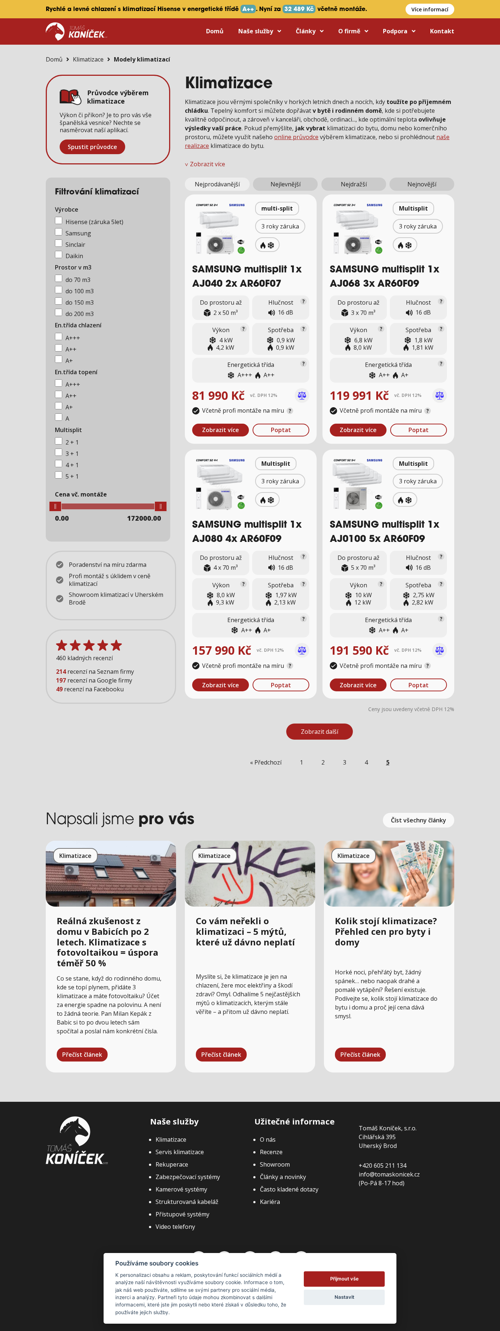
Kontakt (442, 31)
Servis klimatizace (180, 1152)
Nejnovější (421, 184)
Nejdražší (354, 184)
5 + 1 (72, 476)
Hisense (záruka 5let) (94, 222)
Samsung (78, 233)
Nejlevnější (285, 184)
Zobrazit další (319, 732)
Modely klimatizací (142, 59)
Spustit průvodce (92, 147)
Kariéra (270, 1202)
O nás (268, 1139)
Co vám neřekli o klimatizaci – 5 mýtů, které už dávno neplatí (245, 931)
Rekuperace (172, 1164)
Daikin (74, 256)
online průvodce (296, 137)
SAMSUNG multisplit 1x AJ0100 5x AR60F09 (384, 532)
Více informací (429, 9)
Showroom (275, 1164)
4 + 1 (72, 465)
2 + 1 (72, 442)
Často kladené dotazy (289, 1189)
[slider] (55, 506)
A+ (69, 361)
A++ (71, 349)
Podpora (396, 31)
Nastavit (344, 1297)
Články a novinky (283, 1177)
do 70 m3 (78, 280)
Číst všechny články (418, 820)
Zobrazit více (220, 430)
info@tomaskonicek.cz (389, 1174)
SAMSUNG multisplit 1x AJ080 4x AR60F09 (247, 532)
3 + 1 (72, 454)
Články (306, 31)
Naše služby (256, 31)
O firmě (350, 31)
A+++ (73, 338)
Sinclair (75, 245)
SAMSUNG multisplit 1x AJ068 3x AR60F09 (384, 277)
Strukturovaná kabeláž (187, 1202)
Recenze (271, 1152)
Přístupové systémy (182, 1214)
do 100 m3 (80, 291)
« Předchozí (265, 762)
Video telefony (175, 1227)
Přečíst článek (82, 1055)
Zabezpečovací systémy (188, 1177)
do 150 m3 (80, 302)
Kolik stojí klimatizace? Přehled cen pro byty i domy (386, 931)
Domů (215, 31)
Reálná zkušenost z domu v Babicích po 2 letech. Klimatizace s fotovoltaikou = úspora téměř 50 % (107, 942)
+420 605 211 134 (382, 1165)
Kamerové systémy (181, 1189)
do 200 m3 (80, 314)
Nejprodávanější (217, 184)
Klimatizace (88, 59)
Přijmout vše (344, 1279)
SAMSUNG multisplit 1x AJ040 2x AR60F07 (247, 277)
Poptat (281, 430)
